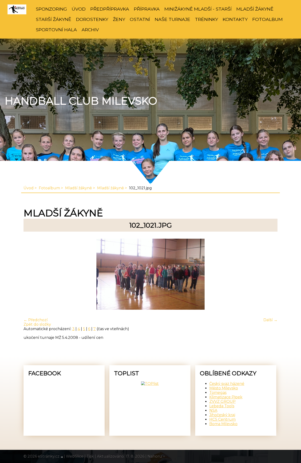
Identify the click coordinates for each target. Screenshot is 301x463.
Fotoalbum (267, 19)
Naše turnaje (172, 19)
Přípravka (147, 9)
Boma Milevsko (223, 424)
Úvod (79, 9)
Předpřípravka (109, 9)
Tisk (90, 456)
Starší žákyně (53, 19)
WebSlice (74, 456)
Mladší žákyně (254, 9)
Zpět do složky (37, 324)
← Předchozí (36, 320)
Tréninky (206, 19)
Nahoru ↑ (156, 456)
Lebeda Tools (221, 406)
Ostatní (140, 19)
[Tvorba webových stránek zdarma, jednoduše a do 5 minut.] (62, 457)
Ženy (119, 19)
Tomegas (217, 392)
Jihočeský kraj (222, 415)
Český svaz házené (226, 383)
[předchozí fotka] (31, 275)
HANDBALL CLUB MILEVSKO (81, 101)
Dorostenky (92, 19)
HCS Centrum (222, 419)
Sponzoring (51, 9)
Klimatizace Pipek (225, 397)
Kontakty (235, 19)
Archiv (90, 29)
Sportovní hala (56, 29)
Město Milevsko (223, 388)
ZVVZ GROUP (222, 401)
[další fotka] (270, 275)
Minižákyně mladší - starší (198, 9)
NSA (213, 410)
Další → (270, 320)
